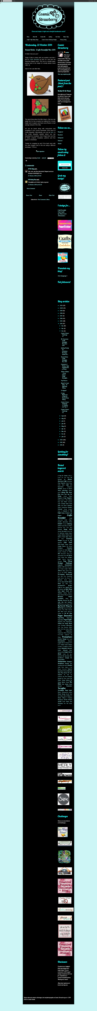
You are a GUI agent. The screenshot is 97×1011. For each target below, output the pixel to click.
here (52, 132)
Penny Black (68, 623)
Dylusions (60, 542)
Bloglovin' (60, 132)
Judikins (70, 572)
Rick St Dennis (65, 643)
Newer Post (29, 195)
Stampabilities (61, 659)
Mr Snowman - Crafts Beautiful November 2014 (65, 342)
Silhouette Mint (61, 652)
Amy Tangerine (61, 483)
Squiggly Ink (68, 658)
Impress (64, 559)
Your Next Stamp (68, 703)
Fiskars (64, 546)
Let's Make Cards (67, 583)
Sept (62, 416)
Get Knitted (65, 550)
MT (71, 604)
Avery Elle (64, 492)
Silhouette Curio (67, 650)
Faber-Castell (61, 544)
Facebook (60, 135)
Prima (59, 637)
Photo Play (60, 627)
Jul (62, 421)
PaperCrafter (61, 212)
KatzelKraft (69, 576)
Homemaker (63, 553)
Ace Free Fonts (65, 477)
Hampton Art (65, 551)
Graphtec (60, 551)
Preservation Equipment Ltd (65, 634)
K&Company (61, 574)
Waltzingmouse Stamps (67, 692)
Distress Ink (69, 535)
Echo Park (68, 542)
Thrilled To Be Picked (64, 91)
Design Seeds (68, 529)
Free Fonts (58, 36)
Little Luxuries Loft (61, 589)
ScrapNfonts (65, 646)
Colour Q (60, 511)
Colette (67, 52)
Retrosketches (61, 641)
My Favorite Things (64, 606)
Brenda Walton (68, 496)
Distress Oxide (61, 537)
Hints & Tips (66, 36)
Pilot (62, 629)
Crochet (64, 523)
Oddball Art (60, 613)
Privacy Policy (63, 39)
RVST (70, 642)
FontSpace (60, 548)
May (62, 426)
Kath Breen (63, 576)
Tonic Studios (65, 684)
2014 (61, 323)
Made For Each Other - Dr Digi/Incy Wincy (65, 385)
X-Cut (63, 701)
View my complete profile (64, 74)
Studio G (67, 667)
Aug (62, 418)
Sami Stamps (68, 644)
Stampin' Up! (68, 663)
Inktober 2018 (61, 567)
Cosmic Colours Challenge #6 (65, 411)
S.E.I (59, 644)
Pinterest (60, 140)
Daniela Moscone (64, 525)
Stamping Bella (61, 665)
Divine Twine (69, 537)
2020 (61, 308)
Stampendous (62, 661)
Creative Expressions (63, 522)
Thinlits (67, 682)
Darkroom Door (61, 527)
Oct (62, 331)
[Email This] (48, 158)
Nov (62, 328)
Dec (62, 326)
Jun (62, 423)
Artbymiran (69, 486)
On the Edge (68, 613)
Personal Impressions (66, 625)
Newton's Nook (61, 609)
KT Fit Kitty (31, 169)
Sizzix (59, 654)
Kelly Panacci (61, 578)
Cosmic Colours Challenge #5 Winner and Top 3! (65, 404)
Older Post (51, 195)
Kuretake (60, 581)
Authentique (65, 490)
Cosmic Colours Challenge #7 (65, 334)
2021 (61, 305)
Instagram (60, 138)
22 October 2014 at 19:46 (34, 176)
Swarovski (64, 669)
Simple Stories (68, 652)
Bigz (68, 494)
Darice (70, 525)
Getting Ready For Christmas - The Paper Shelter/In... (65, 351)
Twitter (60, 143)
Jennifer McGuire (68, 568)
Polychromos (69, 631)
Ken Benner (67, 578)
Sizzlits (64, 654)
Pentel (59, 625)
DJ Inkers (61, 538)
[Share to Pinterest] (53, 158)
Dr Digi (70, 540)
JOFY (65, 572)
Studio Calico (61, 667)
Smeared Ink (61, 656)
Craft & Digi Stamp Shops (32, 39)
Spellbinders (61, 658)
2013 (61, 440)
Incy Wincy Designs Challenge (65, 562)
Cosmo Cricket (65, 513)
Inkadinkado (68, 565)
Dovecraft (65, 540)
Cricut (70, 522)
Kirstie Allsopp (68, 580)
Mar (62, 431)
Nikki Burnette (68, 609)
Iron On (67, 567)
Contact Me (42, 36)
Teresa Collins (66, 671)
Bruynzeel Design (62, 498)
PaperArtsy (61, 618)
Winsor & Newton (67, 698)
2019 (61, 310)
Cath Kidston (64, 505)
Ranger (65, 639)
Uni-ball (60, 686)
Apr (62, 429)
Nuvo (62, 611)
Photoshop (66, 627)
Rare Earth (69, 639)
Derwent (60, 529)
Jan (62, 436)
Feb (62, 434)
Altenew (70, 479)
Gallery (50, 36)
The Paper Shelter (66, 678)
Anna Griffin (65, 485)
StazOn (66, 665)
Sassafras (60, 646)
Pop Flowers (64, 380)
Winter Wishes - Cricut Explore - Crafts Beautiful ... (65, 375)
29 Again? (64, 390)
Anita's (59, 485)
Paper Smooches (65, 615)
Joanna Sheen (69, 570)
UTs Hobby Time (32, 179)
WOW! (65, 699)
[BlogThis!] (49, 158)
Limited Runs (69, 587)
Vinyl (66, 690)
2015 (61, 321)
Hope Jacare (63, 555)
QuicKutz (60, 639)
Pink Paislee (66, 629)
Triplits (70, 684)
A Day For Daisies (63, 475)
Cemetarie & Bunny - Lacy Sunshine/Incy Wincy (65, 366)
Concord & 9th (67, 511)
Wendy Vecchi (65, 694)
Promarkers (67, 636)
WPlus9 (70, 699)
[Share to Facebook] (52, 158)
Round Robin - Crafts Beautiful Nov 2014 (65, 359)
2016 (61, 318)
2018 (61, 313)
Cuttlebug (69, 524)
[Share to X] (50, 158)
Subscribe (65, 167)
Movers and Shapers (65, 604)
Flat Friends (69, 546)
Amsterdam (69, 481)
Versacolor (69, 686)
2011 (61, 445)
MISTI (59, 604)
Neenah (65, 608)
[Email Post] (26, 160)
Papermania (69, 621)
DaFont (59, 525)
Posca (65, 633)
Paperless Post (61, 621)
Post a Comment (31, 188)
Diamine (59, 531)
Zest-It (59, 705)
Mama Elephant (61, 594)
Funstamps (60, 550)
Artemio (60, 488)
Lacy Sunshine (65, 581)
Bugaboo (69, 498)
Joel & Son (60, 572)
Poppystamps (60, 632)
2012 (61, 442)
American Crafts (62, 481)
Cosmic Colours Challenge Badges (49, 39)
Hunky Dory (64, 557)
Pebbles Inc (61, 623)
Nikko (59, 611)
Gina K (70, 550)
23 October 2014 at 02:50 (35, 184)
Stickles (70, 665)
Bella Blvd (64, 494)
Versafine (62, 688)
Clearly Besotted (68, 509)
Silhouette (64, 648)
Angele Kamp (69, 483)
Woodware (60, 699)
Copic (59, 513)
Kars (59, 576)
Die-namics (64, 531)
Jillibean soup (61, 570)
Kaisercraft (69, 574)
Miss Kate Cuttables (66, 602)
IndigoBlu (60, 565)
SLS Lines (69, 654)
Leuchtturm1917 (61, 585)
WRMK (59, 701)
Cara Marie (64, 501)
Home (28, 36)
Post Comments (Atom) (44, 199)
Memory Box (66, 600)
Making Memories (67, 593)
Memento (60, 600)
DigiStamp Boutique (64, 533)
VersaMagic (61, 690)
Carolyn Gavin (65, 503)
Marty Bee (69, 598)
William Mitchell (63, 696)
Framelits (69, 548)
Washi (59, 694)
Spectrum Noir (68, 656)
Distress (63, 535)
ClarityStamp (64, 507)
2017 (61, 316)
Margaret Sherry (68, 594)
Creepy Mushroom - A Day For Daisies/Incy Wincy (65, 396)
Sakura (62, 644)
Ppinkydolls (69, 632)
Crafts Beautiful (34, 59)
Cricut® (60, 524)
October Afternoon (68, 611)
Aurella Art (65, 488)
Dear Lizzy (69, 527)
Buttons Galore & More (63, 500)
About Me (35, 36)
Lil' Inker (63, 587)
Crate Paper (68, 520)
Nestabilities (69, 608)
